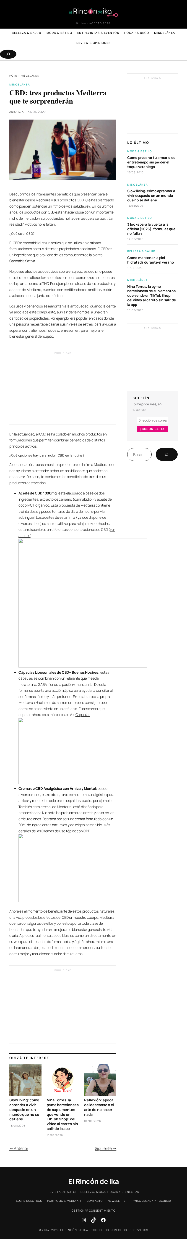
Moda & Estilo (139, 151)
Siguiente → (105, 1148)
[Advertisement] (62, 389)
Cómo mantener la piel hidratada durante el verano (150, 260)
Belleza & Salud (141, 251)
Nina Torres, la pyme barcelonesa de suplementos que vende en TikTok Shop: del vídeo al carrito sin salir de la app (63, 1114)
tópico (71, 830)
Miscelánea (30, 75)
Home (13, 75)
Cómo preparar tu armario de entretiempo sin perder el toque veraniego (151, 162)
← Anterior (18, 1148)
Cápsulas (82, 714)
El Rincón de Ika (93, 1181)
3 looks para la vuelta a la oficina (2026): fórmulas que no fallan (151, 229)
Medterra (43, 200)
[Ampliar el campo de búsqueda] (8, 54)
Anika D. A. (17, 111)
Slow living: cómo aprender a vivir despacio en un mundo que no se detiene (24, 1110)
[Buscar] (167, 454)
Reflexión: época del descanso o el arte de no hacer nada (99, 1107)
